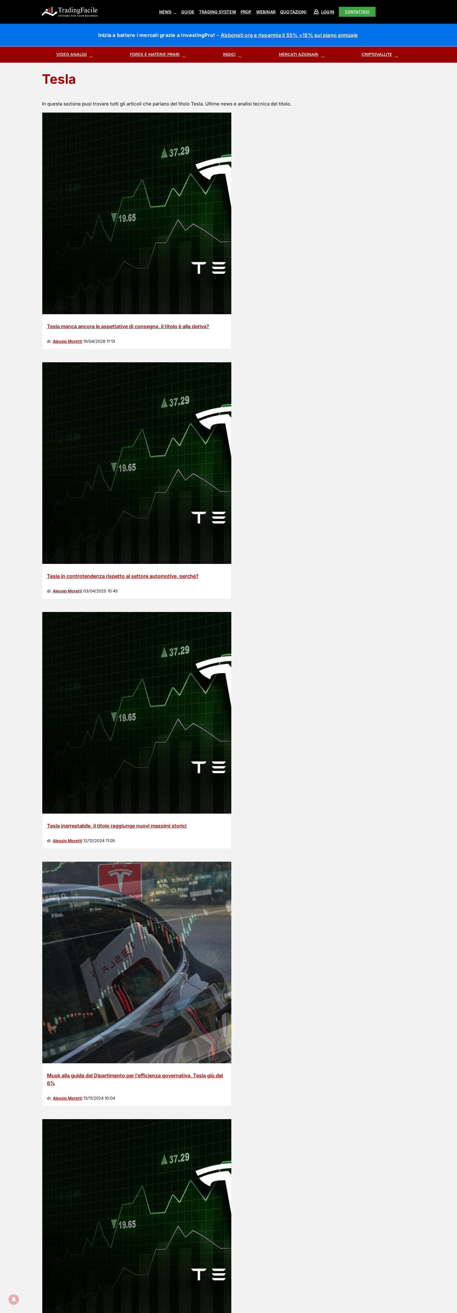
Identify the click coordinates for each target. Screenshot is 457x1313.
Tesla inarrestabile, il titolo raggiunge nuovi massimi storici (117, 826)
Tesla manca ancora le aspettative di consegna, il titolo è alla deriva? (128, 326)
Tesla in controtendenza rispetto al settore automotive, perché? (123, 576)
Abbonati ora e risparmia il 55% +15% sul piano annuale (289, 35)
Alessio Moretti (67, 341)
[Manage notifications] (14, 1299)
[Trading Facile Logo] (70, 7)
